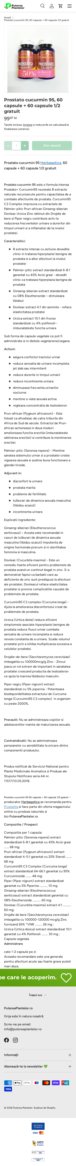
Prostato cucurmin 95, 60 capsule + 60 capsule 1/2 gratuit (36, 20)
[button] (60, 6)
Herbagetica (30, 802)
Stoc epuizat (52, 145)
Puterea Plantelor (22, 1107)
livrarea (27, 125)
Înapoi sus (36, 995)
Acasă (7, 17)
